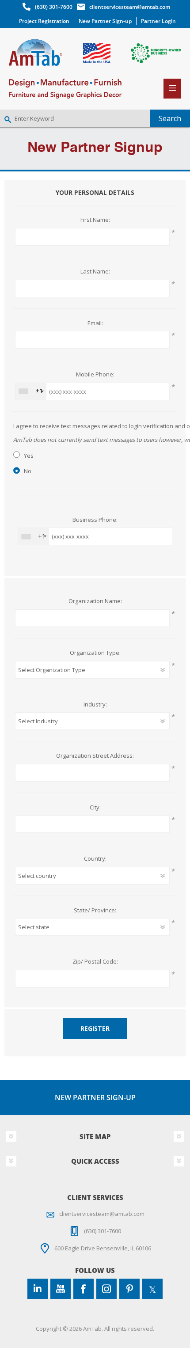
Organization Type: (95, 653)
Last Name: (95, 271)
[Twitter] (152, 1289)
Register (95, 1028)
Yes (29, 455)
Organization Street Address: (95, 755)
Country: (95, 858)
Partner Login (158, 21)
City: (95, 807)
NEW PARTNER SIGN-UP (95, 1097)
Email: (95, 323)
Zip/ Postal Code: (95, 961)
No (27, 471)
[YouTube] (60, 1289)
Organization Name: (95, 601)
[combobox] (30, 391)
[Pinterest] (129, 1289)
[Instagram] (106, 1289)
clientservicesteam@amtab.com (129, 7)
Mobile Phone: (95, 374)
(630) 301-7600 (53, 7)
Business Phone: (95, 520)
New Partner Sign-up (105, 21)
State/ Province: (95, 910)
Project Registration (44, 21)
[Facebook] (83, 1289)
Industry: (95, 704)
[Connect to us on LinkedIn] (37, 1289)
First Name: (95, 220)
